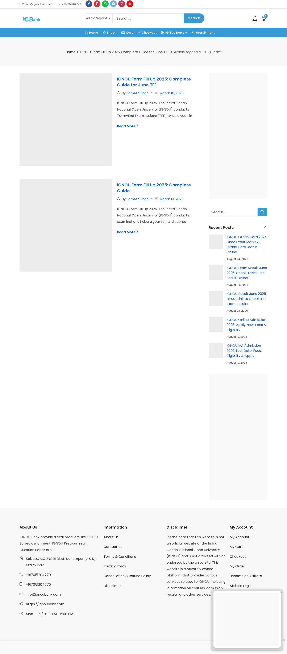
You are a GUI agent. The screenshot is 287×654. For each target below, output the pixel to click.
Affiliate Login (240, 585)
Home (70, 52)
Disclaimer (112, 585)
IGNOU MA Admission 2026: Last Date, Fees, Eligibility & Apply (244, 350)
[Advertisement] (239, 137)
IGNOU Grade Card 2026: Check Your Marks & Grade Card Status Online (246, 244)
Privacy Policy (115, 566)
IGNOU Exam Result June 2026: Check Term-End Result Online (246, 272)
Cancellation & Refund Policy (127, 576)
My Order (237, 566)
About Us (111, 537)
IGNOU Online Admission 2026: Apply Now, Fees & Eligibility (246, 324)
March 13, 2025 (171, 199)
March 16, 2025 (171, 93)
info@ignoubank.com (43, 594)
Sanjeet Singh (137, 93)
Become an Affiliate (246, 576)
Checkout (238, 556)
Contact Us (113, 546)
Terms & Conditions (120, 556)
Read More (126, 126)
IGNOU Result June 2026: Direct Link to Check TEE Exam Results (246, 298)
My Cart (236, 546)
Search (194, 18)
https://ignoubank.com (45, 604)
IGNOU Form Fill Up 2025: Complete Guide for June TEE (125, 52)
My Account (239, 537)
